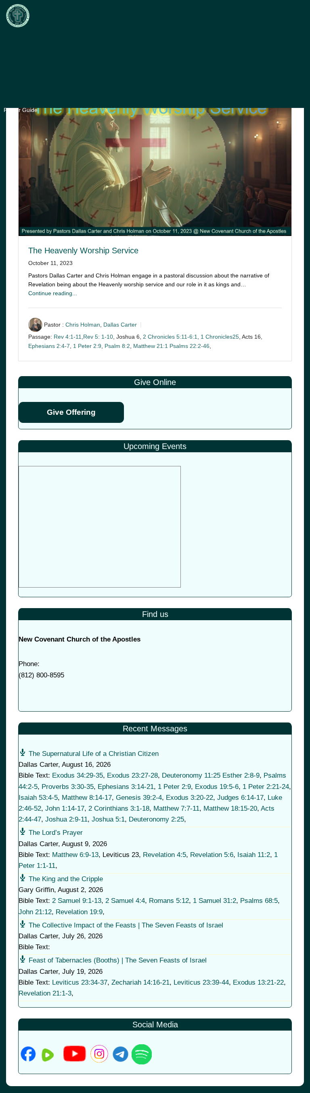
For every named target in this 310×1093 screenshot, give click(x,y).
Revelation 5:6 (211, 855)
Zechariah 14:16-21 (140, 982)
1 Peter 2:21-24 (266, 787)
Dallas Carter (120, 324)
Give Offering (71, 412)
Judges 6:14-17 (240, 797)
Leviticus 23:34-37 (79, 982)
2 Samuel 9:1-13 (76, 901)
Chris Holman (82, 324)
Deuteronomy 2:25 (156, 819)
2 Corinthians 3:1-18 (118, 808)
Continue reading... (52, 293)
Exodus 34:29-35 (77, 775)
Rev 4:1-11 (68, 336)
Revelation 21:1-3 (45, 993)
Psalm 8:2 (117, 346)
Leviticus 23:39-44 (201, 982)
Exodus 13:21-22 (258, 982)
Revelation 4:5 (164, 855)
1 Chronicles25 (220, 336)
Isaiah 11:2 (253, 855)
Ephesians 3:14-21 (126, 787)
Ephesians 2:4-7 (49, 346)
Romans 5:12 (169, 901)
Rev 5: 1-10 (98, 336)
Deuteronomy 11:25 (191, 775)
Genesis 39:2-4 (139, 797)
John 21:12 (35, 912)
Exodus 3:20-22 (189, 797)
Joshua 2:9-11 (66, 819)
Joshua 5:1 (108, 819)
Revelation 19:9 (79, 912)
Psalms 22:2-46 (189, 346)
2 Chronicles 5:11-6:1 (170, 336)
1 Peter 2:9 (87, 346)
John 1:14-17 (64, 808)
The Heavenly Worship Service (83, 250)
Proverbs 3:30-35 (68, 787)
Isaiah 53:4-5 (38, 797)
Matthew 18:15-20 (230, 808)
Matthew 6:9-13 (75, 855)
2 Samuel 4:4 (125, 901)
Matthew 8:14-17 (87, 797)
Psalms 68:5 (259, 901)
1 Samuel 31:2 (214, 901)
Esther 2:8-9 (241, 775)
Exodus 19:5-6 (217, 787)
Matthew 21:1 (150, 346)
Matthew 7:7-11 (176, 808)
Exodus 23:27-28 (132, 775)
